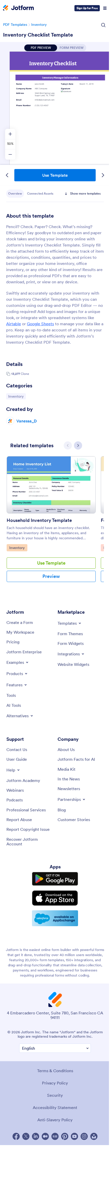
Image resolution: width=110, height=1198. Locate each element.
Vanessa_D (26, 420)
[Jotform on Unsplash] (93, 1136)
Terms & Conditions (55, 1070)
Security (55, 1095)
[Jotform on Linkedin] (35, 1136)
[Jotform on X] (25, 1136)
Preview (51, 576)
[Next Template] (103, 175)
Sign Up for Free (87, 8)
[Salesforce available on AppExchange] (55, 918)
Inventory (39, 24)
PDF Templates (15, 24)
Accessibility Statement (55, 1107)
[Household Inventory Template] (51, 487)
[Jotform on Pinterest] (64, 1136)
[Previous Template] (7, 175)
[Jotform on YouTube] (74, 1136)
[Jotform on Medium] (45, 1136)
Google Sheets (40, 323)
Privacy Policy (55, 1082)
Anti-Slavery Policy (55, 1119)
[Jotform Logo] (18, 8)
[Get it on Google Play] (55, 879)
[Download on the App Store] (55, 898)
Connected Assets (40, 193)
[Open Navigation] (105, 8)
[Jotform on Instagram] (84, 1136)
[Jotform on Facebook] (16, 1136)
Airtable (13, 323)
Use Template (55, 175)
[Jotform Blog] (55, 1136)
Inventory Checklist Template (38, 35)
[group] (51, 523)
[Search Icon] (103, 25)
